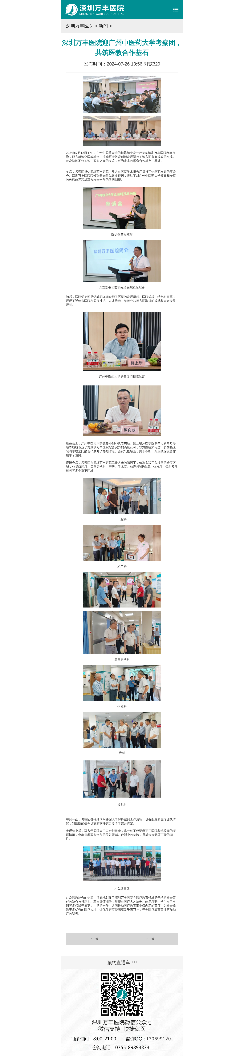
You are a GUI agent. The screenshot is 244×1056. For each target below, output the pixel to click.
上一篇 (94, 939)
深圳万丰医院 (79, 25)
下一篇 (150, 939)
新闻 (103, 25)
